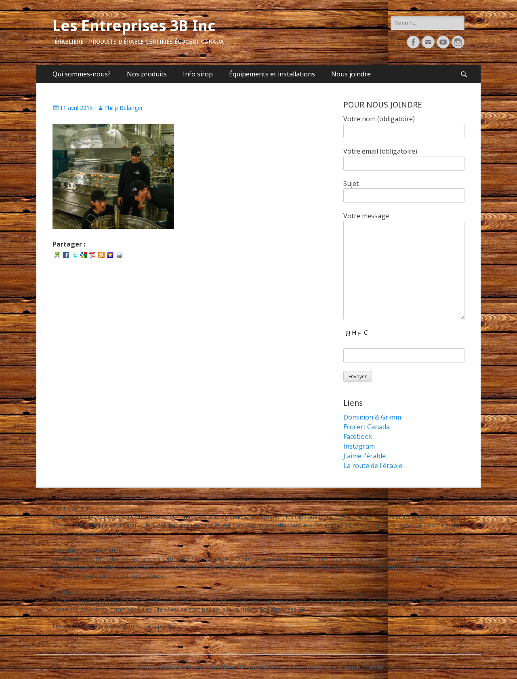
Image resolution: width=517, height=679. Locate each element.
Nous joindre (351, 74)
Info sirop (198, 74)
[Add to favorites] (110, 254)
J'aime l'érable (364, 455)
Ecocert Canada (366, 426)
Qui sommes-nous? (82, 74)
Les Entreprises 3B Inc (134, 26)
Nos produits (147, 74)
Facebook (357, 436)
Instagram (359, 446)
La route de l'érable (372, 465)
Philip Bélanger (123, 108)
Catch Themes (364, 667)
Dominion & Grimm (372, 417)
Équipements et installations (272, 74)
